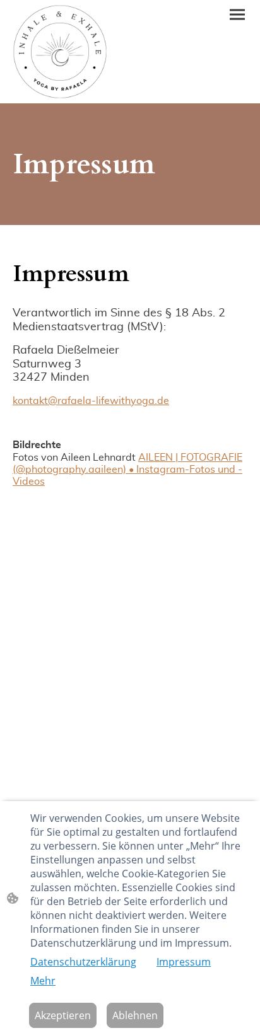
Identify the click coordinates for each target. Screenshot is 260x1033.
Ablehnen (135, 1015)
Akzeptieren (63, 1015)
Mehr (43, 981)
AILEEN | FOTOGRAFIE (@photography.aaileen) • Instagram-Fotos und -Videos (127, 470)
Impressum (184, 962)
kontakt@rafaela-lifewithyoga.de (91, 401)
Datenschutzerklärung (83, 962)
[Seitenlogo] (60, 51)
